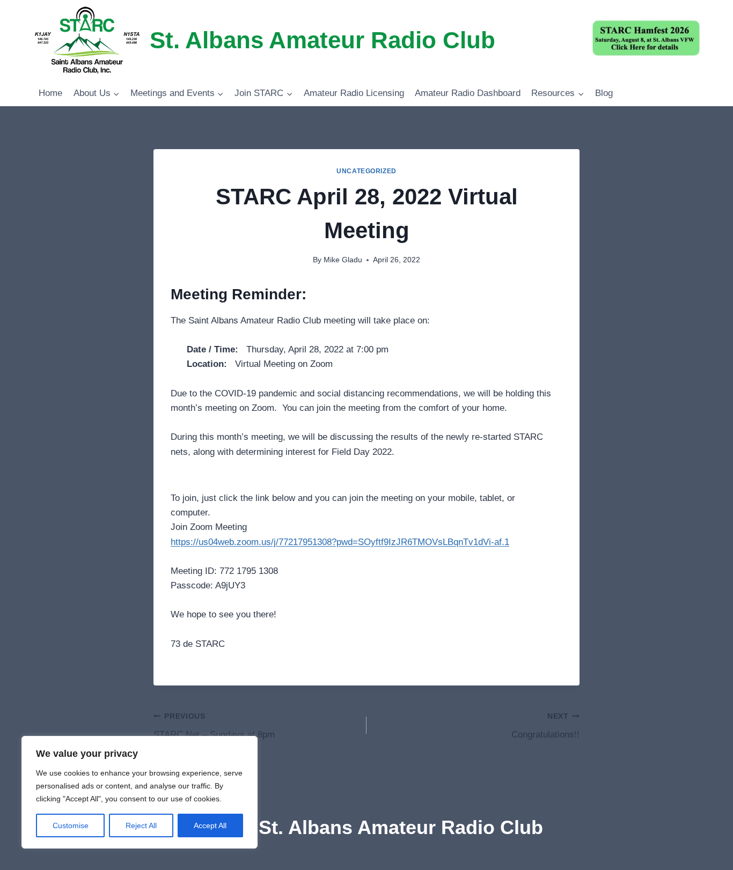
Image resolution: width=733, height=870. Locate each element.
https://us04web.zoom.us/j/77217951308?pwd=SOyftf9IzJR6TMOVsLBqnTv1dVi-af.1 (340, 542)
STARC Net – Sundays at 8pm (214, 726)
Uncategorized (366, 171)
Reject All (141, 825)
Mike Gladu (343, 260)
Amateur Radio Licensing (354, 93)
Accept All (210, 825)
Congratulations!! (545, 726)
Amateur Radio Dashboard (468, 93)
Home (50, 93)
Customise (71, 825)
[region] (139, 792)
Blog (604, 93)
